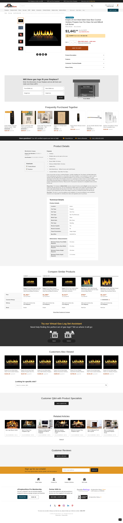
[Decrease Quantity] (71, 42)
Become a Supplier (58, 497)
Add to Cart (76, 48)
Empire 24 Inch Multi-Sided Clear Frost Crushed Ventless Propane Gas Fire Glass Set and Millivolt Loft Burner (12, 371)
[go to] (12, 117)
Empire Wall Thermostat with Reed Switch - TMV (44, 126)
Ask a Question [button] (77, 26)
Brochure (30, 169)
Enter (61, 97)
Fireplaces (7, 10)
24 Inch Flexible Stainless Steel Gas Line (94, 126)
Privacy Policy (65, 515)
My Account (72, 10)
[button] (81, 138)
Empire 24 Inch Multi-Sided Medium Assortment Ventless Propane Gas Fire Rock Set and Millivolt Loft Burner (61, 371)
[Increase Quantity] (75, 42)
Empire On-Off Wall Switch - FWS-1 (60, 126)
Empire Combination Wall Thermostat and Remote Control (27, 126)
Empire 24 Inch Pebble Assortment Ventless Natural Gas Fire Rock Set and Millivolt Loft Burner (77, 371)
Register (22, 497)
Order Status (78, 10)
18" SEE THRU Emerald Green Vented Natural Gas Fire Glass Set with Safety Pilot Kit (89, 290)
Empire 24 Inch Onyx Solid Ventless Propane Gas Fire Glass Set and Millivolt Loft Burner (27, 371)
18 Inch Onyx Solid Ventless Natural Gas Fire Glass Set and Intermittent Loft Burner (70, 290)
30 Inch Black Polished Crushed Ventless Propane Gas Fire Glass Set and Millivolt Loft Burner (51, 290)
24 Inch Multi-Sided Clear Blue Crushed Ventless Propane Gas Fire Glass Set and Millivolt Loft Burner (32, 290)
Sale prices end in (88, 1)
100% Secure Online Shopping (70, 1)
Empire (34, 151)
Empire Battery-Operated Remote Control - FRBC (11, 126)
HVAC (29, 10)
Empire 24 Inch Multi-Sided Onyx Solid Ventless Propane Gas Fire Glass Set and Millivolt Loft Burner (45, 371)
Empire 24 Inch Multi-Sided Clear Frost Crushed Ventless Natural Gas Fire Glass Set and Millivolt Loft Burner (94, 371)
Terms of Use (58, 515)
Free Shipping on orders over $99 (35, 1)
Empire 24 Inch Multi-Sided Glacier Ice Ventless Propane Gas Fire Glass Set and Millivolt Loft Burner (110, 371)
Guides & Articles (62, 10)
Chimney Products (46, 10)
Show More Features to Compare (61, 312)
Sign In (33, 497)
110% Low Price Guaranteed (53, 1)
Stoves (19, 10)
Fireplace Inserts (13, 10)
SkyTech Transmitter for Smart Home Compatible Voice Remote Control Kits (110, 126)
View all (61, 439)
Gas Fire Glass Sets (17, 13)
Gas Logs (24, 10)
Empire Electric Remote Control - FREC (77, 126)
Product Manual (32, 166)
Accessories (38, 10)
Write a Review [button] (68, 26)
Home (6, 13)
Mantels (33, 10)
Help (84, 10)
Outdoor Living (55, 10)
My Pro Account (113, 10)
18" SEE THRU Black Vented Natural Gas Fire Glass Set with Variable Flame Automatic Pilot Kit (109, 290)
